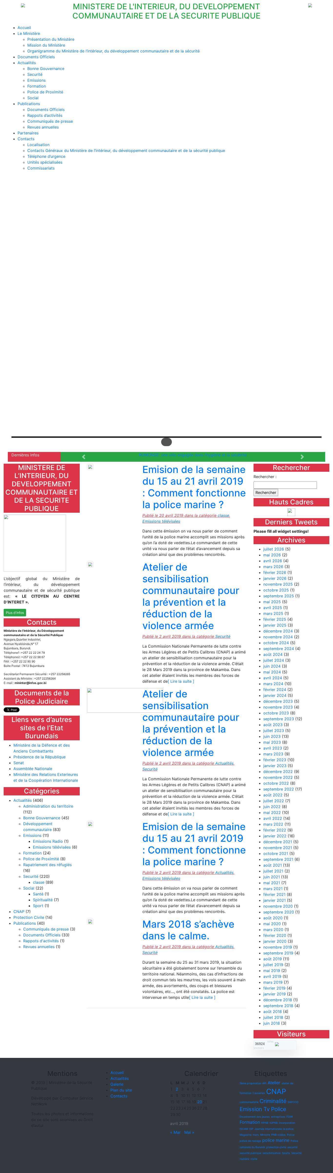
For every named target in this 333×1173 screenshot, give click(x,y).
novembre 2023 (278, 707)
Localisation (38, 144)
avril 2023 (272, 748)
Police (290, 1134)
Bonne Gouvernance (45, 68)
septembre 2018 (278, 1005)
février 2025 (274, 619)
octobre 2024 (276, 642)
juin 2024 (272, 666)
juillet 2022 (273, 800)
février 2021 (274, 894)
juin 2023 (272, 736)
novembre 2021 (277, 847)
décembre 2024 (278, 631)
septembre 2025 (278, 595)
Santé (38, 894)
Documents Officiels (36, 56)
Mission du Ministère (46, 45)
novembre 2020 (278, 906)
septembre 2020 (278, 912)
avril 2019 (272, 976)
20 (199, 1101)
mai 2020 (272, 923)
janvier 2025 (274, 625)
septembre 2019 (278, 953)
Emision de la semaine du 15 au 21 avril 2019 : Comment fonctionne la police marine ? (194, 487)
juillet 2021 (273, 871)
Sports (286, 1153)
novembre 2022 (278, 777)
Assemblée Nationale (32, 768)
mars (256, 1134)
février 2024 (274, 689)
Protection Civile (28, 917)
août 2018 (272, 1011)
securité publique (250, 1153)
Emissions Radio (48, 841)
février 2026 (274, 572)
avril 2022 (272, 818)
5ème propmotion (250, 1083)
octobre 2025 (276, 590)
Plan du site (121, 1090)
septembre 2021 (278, 859)
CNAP (18, 911)
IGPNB (274, 1122)
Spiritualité (43, 899)
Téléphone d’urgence (46, 156)
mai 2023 (272, 742)
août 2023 (273, 724)
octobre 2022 (276, 783)
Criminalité (273, 1101)
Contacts (26, 138)
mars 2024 (273, 683)
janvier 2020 (274, 941)
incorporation (287, 1122)
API (264, 1083)
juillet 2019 (273, 964)
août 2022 (273, 794)
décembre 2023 (278, 701)
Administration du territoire (48, 806)
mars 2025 (273, 613)
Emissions (36, 80)
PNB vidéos (278, 1134)
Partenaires (28, 132)
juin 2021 (271, 876)
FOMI (289, 1116)
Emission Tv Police (263, 1109)
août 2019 (272, 958)
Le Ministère (29, 33)
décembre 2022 (278, 771)
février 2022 (274, 830)
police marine (275, 1140)
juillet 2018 (273, 1017)
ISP (251, 1129)
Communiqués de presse (50, 121)
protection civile (276, 1147)
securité (292, 1147)
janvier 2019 (274, 994)
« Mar (175, 1132)
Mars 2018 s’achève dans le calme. (188, 930)
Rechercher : (265, 476)
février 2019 (274, 988)
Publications (29, 103)
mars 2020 (273, 929)
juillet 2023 (273, 730)
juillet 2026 (273, 549)
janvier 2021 (274, 900)
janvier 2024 (274, 695)
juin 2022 (272, 806)
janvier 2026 (274, 578)
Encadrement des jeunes (255, 1116)
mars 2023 (273, 754)
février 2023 (274, 759)
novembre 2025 (278, 584)
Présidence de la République (39, 756)
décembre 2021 (277, 841)
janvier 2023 (274, 765)
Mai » (189, 1132)
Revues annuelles (43, 127)
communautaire (249, 1102)
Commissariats (41, 168)
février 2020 (274, 935)
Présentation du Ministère (50, 39)
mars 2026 (273, 566)
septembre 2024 (278, 648)
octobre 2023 (276, 713)
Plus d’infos (15, 613)
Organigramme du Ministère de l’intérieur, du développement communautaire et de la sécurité (113, 51)
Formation (36, 86)
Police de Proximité (45, 92)
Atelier (274, 1082)
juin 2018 (271, 1023)
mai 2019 (271, 970)
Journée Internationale (268, 1129)
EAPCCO (293, 1102)
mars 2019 (273, 982)
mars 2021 (273, 888)
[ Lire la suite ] (181, 681)
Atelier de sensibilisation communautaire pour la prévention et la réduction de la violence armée (190, 596)
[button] (166, 425)
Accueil (24, 27)
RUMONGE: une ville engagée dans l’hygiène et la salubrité (193, 454)
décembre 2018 (277, 999)
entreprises (278, 1116)
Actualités (27, 62)
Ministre (265, 1134)
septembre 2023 (278, 718)
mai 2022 (272, 812)
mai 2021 (271, 882)
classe (38, 882)
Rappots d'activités (41, 940)
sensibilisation (272, 1153)
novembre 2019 (277, 947)
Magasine (246, 1134)
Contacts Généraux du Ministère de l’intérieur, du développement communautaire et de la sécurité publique (126, 150)
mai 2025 (272, 601)
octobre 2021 (275, 853)
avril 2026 (272, 560)
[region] (166, 313)
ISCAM (244, 1129)
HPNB (264, 1122)
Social (33, 97)
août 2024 (273, 654)
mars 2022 (273, 824)
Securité (34, 74)
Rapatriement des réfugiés (47, 864)
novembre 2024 (278, 636)
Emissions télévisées (52, 847)
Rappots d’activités (44, 115)
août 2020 (273, 917)
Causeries (259, 1093)
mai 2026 (272, 554)
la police (288, 1129)
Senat (18, 762)
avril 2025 (272, 607)
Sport (38, 905)
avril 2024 (272, 677)
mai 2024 (272, 672)
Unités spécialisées (44, 162)
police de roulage (250, 1141)
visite (253, 1159)
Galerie (116, 1084)
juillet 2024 (273, 660)
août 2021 (272, 865)
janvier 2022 (274, 835)
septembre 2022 (278, 789)
